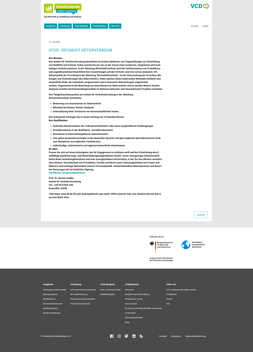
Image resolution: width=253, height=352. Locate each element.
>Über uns (171, 284)
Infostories (129, 290)
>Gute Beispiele (107, 284)
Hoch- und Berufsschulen (110, 290)
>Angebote (48, 284)
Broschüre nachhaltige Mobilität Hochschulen (143, 308)
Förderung (65, 26)
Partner (169, 299)
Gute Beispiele (81, 26)
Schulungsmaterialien (134, 318)
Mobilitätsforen (49, 299)
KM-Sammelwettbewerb (53, 304)
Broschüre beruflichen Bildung (137, 294)
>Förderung (75, 284)
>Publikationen (132, 284)
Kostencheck (130, 313)
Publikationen (99, 26)
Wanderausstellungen (52, 313)
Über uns (115, 26)
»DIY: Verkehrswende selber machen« (181, 290)
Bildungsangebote (50, 294)
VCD (168, 304)
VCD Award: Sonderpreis (80, 304)
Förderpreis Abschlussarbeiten (82, 299)
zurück (201, 214)
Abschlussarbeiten (50, 308)
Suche (205, 26)
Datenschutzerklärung (195, 336)
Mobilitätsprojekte (107, 294)
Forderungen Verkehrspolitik (54, 290)
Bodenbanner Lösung (134, 299)
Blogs (127, 322)
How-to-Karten (131, 304)
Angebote (50, 26)
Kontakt (194, 26)
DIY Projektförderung (78, 294)
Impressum (176, 336)
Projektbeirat (171, 294)
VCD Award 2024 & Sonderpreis (83, 290)
